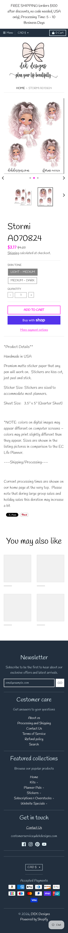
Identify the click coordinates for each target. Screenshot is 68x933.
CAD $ (22, 33)
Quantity (14, 289)
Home (20, 88)
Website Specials (33, 804)
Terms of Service (34, 734)
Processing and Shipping (34, 723)
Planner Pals (33, 788)
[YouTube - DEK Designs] (44, 844)
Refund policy (34, 739)
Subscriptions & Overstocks (33, 798)
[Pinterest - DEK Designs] (37, 844)
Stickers (33, 793)
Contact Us (34, 729)
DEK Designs (40, 914)
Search (34, 744)
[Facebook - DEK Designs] (24, 844)
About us (34, 718)
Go (60, 683)
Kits (33, 782)
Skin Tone (15, 265)
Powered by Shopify (34, 919)
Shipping (13, 253)
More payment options (34, 330)
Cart (59, 33)
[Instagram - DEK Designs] (30, 844)
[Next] (64, 178)
